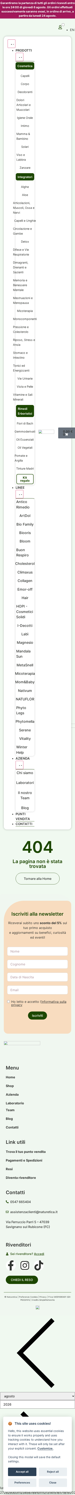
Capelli (25, 76)
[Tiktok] (39, 1265)
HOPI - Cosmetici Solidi (24, 611)
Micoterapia (25, 311)
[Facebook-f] (11, 1265)
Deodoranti (25, 92)
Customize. (45, 1448)
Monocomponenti (25, 319)
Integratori (25, 177)
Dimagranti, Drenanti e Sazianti (20, 267)
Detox (25, 241)
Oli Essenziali (25, 439)
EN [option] (72, 30)
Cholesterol (25, 563)
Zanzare (25, 167)
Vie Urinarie (25, 378)
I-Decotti (24, 625)
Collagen (25, 581)
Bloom (25, 541)
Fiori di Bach (25, 423)
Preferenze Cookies (28, 1297)
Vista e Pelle (25, 386)
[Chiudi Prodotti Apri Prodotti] (19, 57)
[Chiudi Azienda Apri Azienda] (19, 765)
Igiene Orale (25, 117)
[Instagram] (25, 1265)
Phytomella (25, 721)
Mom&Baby (25, 682)
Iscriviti (37, 1016)
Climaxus (25, 572)
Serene (25, 730)
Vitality (25, 738)
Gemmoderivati (25, 431)
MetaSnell (25, 665)
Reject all (53, 1471)
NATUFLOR (25, 699)
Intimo (25, 125)
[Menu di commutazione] (11, 43)
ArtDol (24, 516)
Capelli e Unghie (25, 220)
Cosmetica (24, 66)
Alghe (25, 186)
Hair (25, 598)
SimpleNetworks (47, 1300)
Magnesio (25, 642)
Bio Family (25, 524)
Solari (25, 146)
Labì (24, 634)
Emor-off (24, 589)
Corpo (25, 84)
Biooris (25, 533)
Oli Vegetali (25, 447)
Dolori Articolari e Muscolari (23, 104)
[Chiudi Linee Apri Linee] (19, 494)
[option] (72, 29)
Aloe (25, 195)
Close (52, 1482)
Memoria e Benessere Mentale (20, 285)
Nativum (25, 690)
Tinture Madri (25, 468)
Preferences (22, 1482)
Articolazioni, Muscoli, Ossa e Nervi (23, 207)
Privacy (43, 1297)
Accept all (22, 1471)
